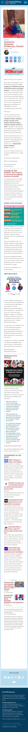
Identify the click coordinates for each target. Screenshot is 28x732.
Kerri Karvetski (15, 52)
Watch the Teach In (9, 349)
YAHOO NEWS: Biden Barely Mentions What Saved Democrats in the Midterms (13, 550)
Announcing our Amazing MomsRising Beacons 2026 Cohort (9, 586)
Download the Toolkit (10, 351)
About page (22, 719)
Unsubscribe (13, 724)
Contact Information (7, 723)
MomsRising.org (13, 2)
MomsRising (6, 39)
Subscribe (19, 724)
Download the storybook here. (12, 446)
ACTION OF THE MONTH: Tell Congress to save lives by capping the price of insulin (13, 173)
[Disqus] (14, 649)
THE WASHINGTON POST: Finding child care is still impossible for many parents (13, 502)
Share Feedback (16, 723)
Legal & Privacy (5, 724)
